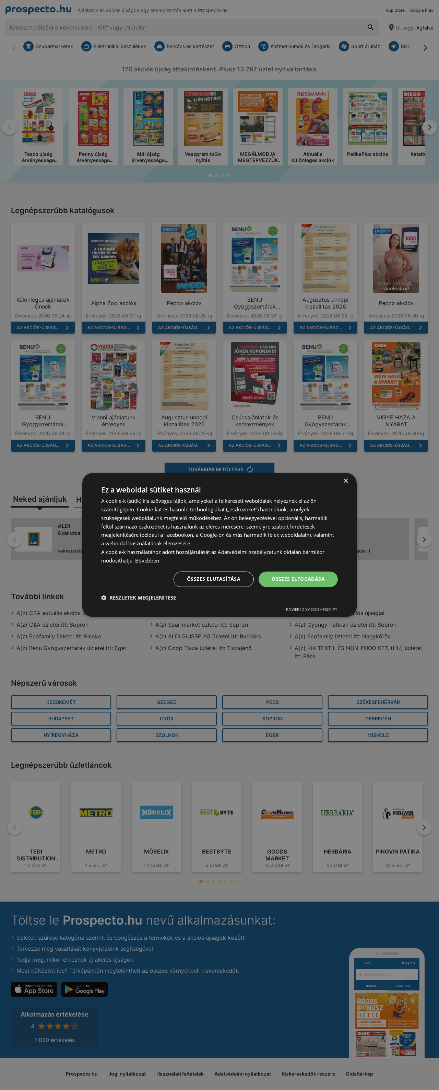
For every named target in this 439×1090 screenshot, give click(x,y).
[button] (138, 598)
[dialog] (219, 545)
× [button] (345, 481)
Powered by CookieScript (311, 609)
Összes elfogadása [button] (298, 579)
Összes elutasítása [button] (213, 579)
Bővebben (147, 560)
